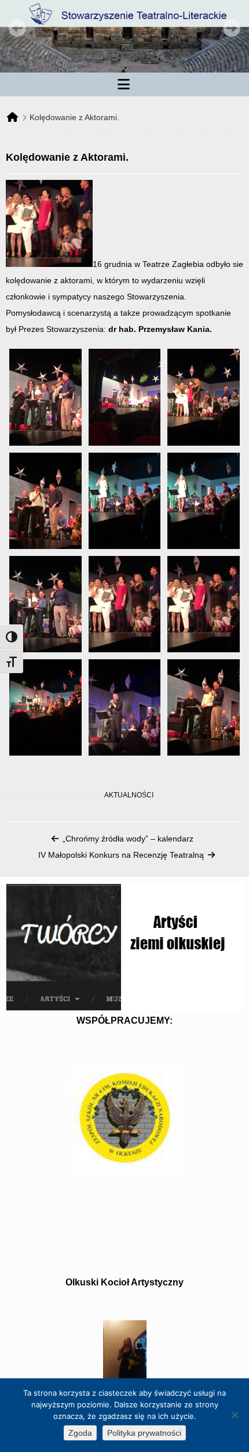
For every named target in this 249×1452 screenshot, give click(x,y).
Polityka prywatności (144, 1432)
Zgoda (80, 1432)
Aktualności (128, 795)
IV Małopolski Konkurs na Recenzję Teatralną (121, 854)
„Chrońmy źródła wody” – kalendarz (128, 838)
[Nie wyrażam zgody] (234, 1415)
